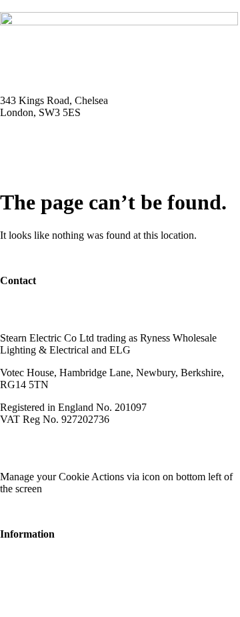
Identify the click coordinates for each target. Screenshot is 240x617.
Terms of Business (117, 442)
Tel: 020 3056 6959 (41, 135)
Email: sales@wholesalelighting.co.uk (80, 147)
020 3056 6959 (32, 303)
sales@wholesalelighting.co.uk (65, 315)
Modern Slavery (34, 442)
